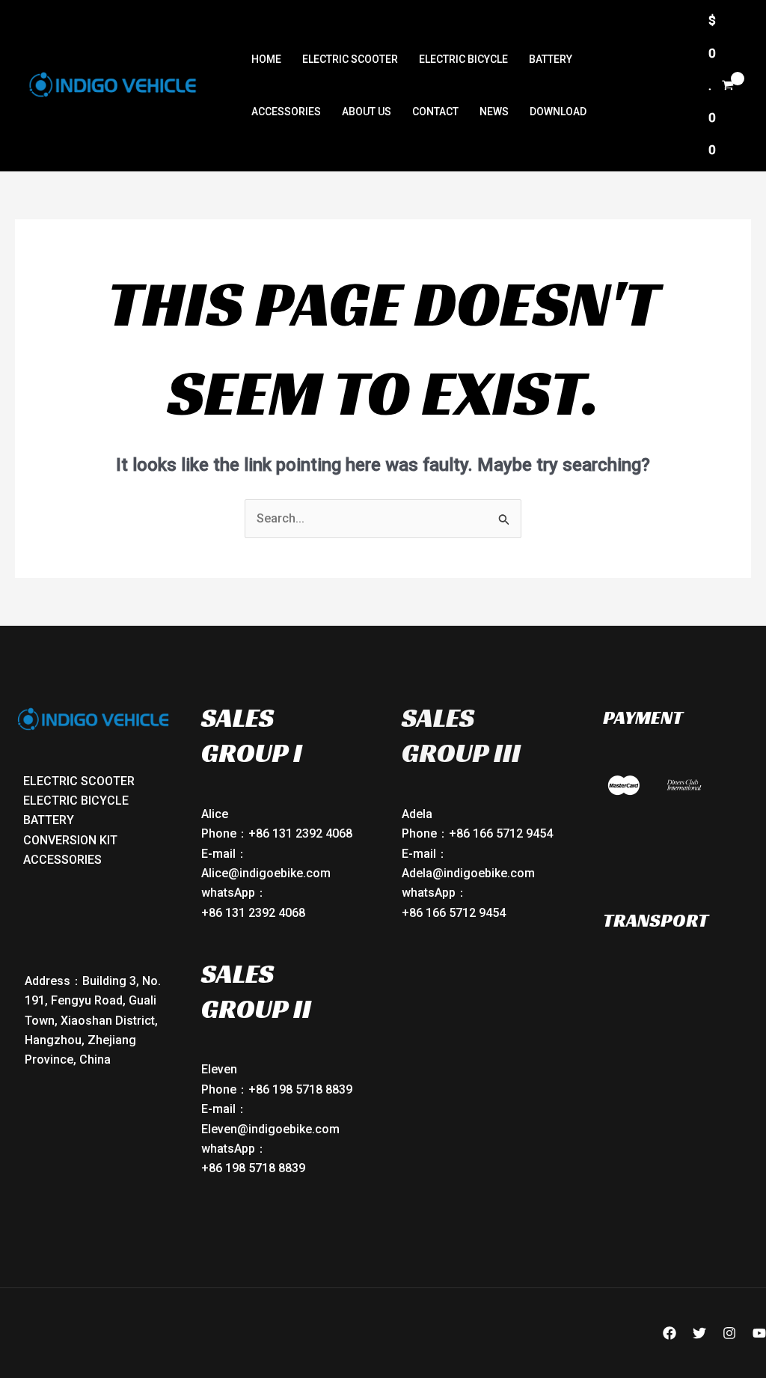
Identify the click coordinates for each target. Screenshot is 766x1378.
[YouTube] (759, 1333)
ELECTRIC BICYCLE (463, 59)
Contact (435, 112)
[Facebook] (669, 1333)
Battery (550, 59)
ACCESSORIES (286, 112)
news (494, 112)
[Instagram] (729, 1333)
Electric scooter (350, 59)
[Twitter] (699, 1333)
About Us (366, 112)
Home (266, 59)
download (558, 112)
